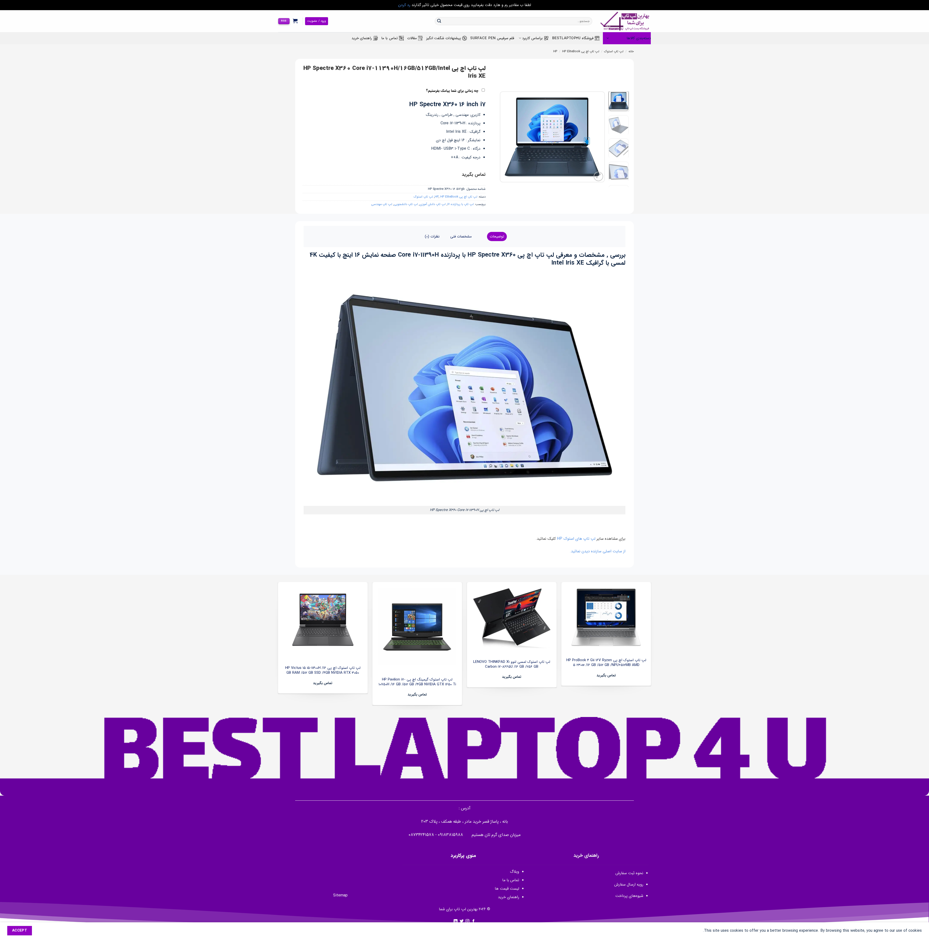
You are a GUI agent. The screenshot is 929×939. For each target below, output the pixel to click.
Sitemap (340, 895)
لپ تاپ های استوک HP (576, 539)
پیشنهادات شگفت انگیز (443, 38)
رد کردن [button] (404, 5)
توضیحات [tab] (497, 236)
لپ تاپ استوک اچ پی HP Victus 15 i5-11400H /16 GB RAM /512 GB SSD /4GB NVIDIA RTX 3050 (322, 670)
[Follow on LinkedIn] (455, 921)
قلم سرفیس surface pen (492, 38)
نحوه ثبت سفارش (629, 873)
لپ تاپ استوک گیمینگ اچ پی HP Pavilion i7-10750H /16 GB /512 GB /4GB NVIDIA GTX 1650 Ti (417, 682)
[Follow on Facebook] (473, 921)
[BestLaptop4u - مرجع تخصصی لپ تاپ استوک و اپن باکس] (625, 21)
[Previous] (596, 137)
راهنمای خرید (362, 38)
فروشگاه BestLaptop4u (572, 38)
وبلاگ (514, 872)
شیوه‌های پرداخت (629, 896)
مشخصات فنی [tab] (461, 236)
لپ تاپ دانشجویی (406, 204)
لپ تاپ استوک (613, 51)
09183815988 (450, 835)
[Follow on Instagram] (467, 921)
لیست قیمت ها (507, 889)
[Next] (504, 137)
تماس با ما (389, 38)
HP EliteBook (571, 51)
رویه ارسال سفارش (628, 884)
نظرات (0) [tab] (432, 236)
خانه (631, 51)
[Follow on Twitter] (462, 921)
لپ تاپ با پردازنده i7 (460, 204)
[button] (295, 20)
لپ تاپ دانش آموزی (433, 204)
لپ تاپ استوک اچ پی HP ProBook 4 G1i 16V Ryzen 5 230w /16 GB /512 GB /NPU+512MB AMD (606, 662)
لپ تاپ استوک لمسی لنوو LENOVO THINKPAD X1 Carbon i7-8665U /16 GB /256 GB (511, 664)
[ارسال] (439, 21)
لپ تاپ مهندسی (381, 204)
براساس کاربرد (532, 38)
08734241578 (421, 835)
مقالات (412, 38)
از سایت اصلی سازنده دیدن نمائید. (597, 551)
